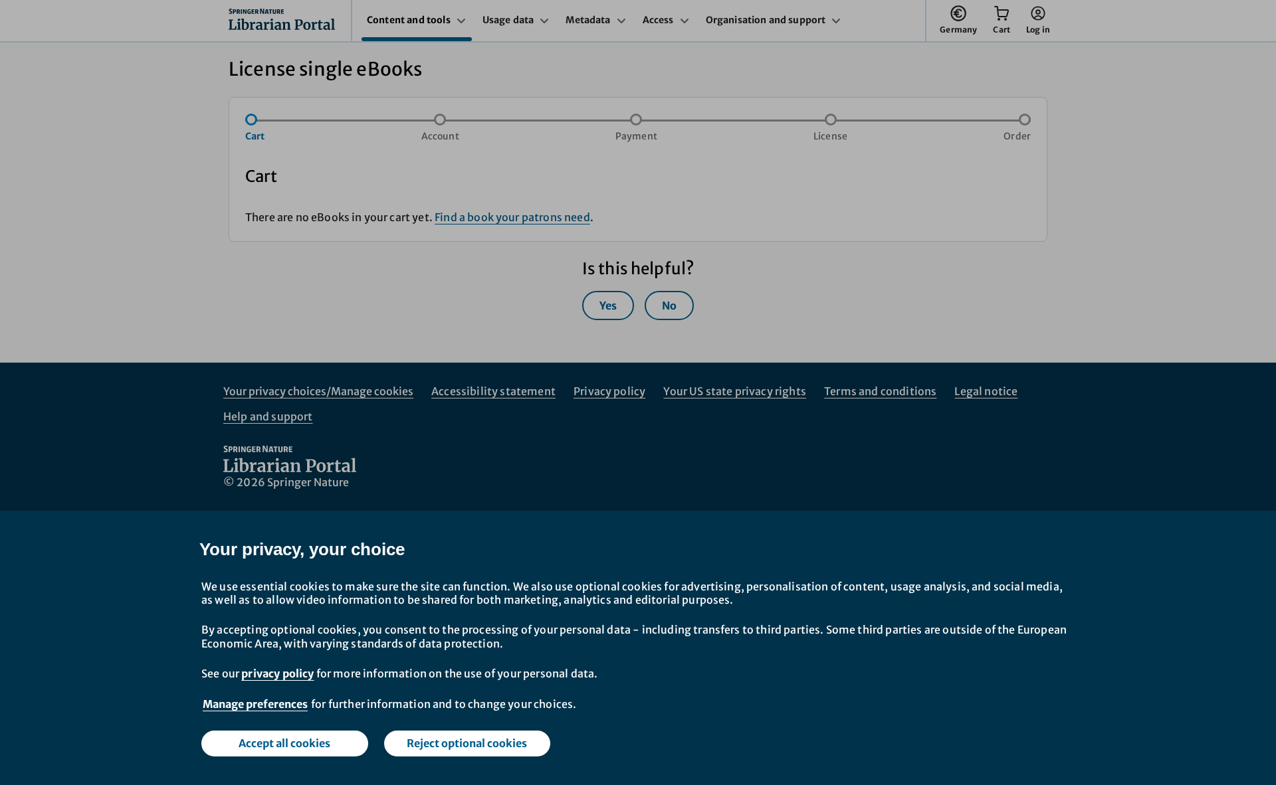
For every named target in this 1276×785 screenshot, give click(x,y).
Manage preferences (255, 704)
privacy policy (277, 673)
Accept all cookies (284, 743)
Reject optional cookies (467, 743)
